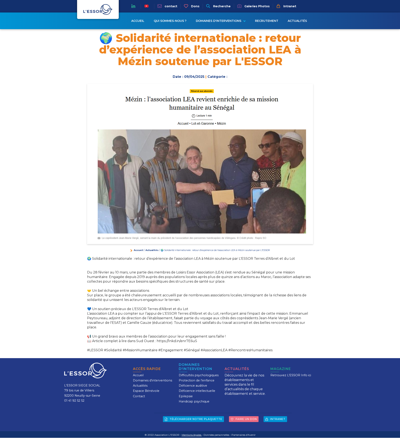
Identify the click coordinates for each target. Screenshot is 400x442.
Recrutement (266, 21)
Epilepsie (186, 396)
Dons (194, 6)
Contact (139, 396)
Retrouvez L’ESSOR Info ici (290, 375)
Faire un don (246, 419)
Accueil (137, 21)
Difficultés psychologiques (199, 375)
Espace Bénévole (146, 391)
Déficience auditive (193, 385)
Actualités (297, 21)
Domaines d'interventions (218, 21)
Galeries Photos (257, 6)
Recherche (221, 6)
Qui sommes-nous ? (170, 21)
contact (170, 6)
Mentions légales (192, 434)
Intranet (289, 6)
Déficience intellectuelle (197, 391)
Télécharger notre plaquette (195, 419)
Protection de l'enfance (196, 380)
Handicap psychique (194, 401)
